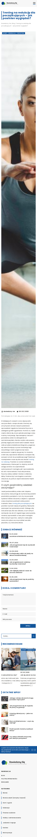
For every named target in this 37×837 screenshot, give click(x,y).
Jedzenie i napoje (9, 823)
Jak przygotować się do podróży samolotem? (21, 580)
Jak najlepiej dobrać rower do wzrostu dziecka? (20, 571)
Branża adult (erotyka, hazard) (14, 798)
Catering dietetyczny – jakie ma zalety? (21, 714)
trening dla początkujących (22, 503)
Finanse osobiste (9, 813)
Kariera (5, 828)
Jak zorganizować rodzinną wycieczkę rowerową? (19, 563)
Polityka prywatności (9, 779)
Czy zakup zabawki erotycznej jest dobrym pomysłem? (20, 737)
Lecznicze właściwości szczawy (21, 536)
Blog (3, 775)
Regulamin (5, 782)
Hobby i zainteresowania (12, 818)
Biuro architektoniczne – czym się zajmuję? (21, 722)
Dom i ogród (7, 803)
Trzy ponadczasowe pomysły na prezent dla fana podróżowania (15, 749)
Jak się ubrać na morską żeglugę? (14, 675)
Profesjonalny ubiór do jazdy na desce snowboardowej (21, 554)
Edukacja (6, 808)
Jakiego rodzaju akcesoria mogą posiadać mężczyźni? (21, 699)
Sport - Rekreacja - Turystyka (13, 33)
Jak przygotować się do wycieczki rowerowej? (22, 546)
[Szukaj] (34, 636)
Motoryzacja (7, 833)
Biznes (5, 793)
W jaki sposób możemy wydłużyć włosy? (21, 729)
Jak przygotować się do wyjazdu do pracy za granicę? (21, 706)
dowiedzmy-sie (9, 411)
